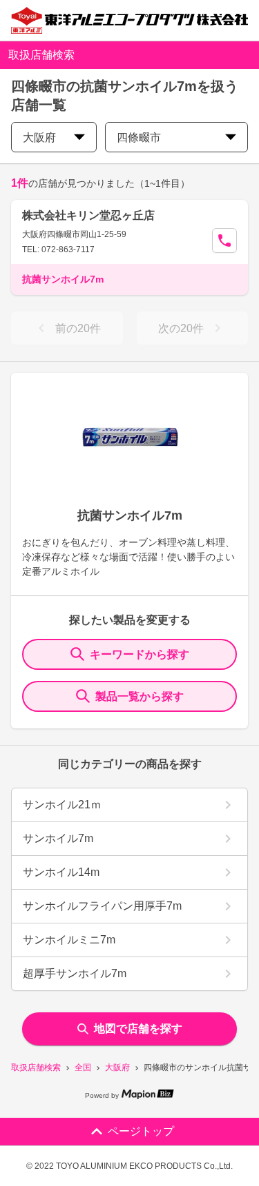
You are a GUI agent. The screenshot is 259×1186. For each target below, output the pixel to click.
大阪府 (117, 1067)
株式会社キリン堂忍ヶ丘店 (88, 215)
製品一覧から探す (139, 696)
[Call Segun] (224, 240)
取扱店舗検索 (36, 1067)
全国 (83, 1067)
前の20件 (78, 328)
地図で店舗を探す (138, 1028)
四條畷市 (139, 137)
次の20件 (181, 328)
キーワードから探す (139, 654)
